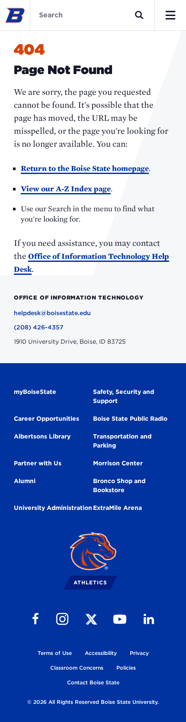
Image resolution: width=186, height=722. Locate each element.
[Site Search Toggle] (139, 15)
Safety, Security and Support (123, 396)
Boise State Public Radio (130, 418)
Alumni (24, 480)
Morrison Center (118, 463)
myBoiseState (35, 391)
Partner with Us (37, 463)
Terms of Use (55, 653)
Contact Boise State (93, 682)
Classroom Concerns (76, 667)
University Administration (53, 507)
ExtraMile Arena (117, 507)
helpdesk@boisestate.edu (52, 312)
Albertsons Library (42, 436)
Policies (126, 667)
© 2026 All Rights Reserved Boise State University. (93, 702)
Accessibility (101, 653)
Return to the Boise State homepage (85, 168)
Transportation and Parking (122, 441)
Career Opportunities (46, 418)
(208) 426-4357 (39, 327)
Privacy (139, 653)
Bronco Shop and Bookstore (119, 485)
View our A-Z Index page (66, 188)
